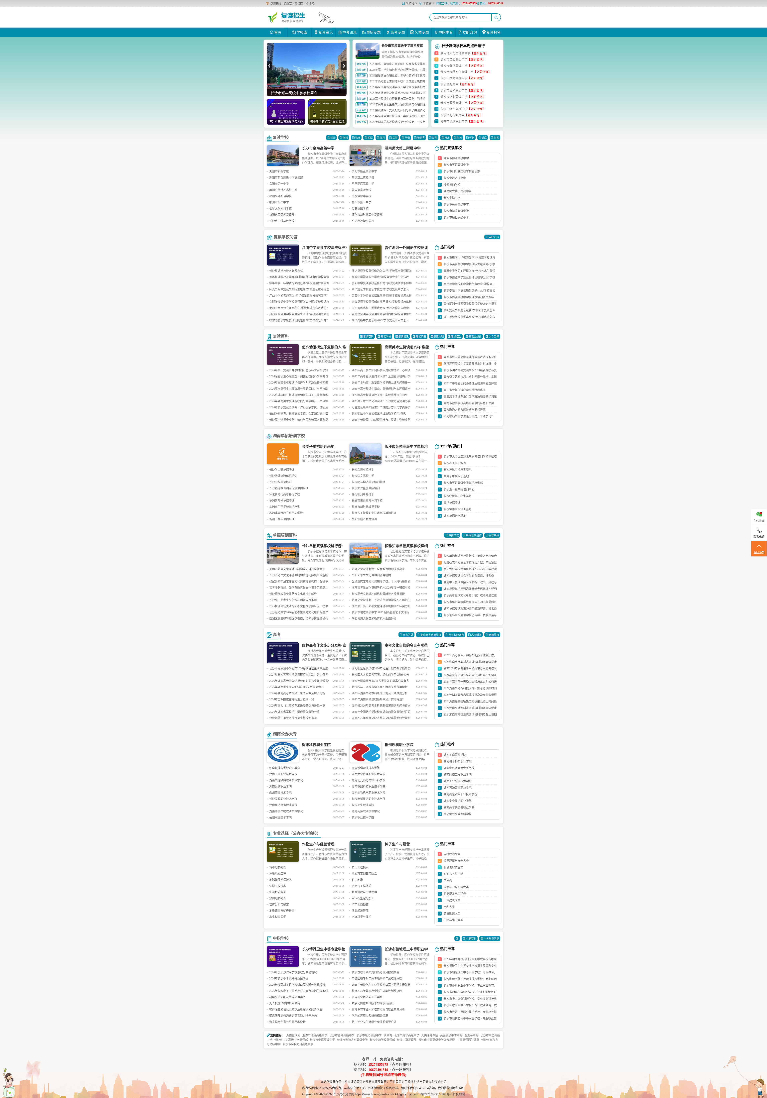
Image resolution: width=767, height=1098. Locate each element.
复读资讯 (325, 33)
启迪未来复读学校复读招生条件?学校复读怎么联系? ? (299, 315)
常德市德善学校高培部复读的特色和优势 (469, 403)
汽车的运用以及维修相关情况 (370, 1015)
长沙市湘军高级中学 (453, 109)
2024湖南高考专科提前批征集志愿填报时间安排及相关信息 (470, 689)
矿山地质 (357, 879)
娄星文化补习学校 (280, 208)
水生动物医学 (277, 916)
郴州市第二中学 (279, 202)
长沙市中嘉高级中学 (322, 1039)
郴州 (447, 137)
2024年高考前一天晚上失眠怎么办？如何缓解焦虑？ (470, 682)
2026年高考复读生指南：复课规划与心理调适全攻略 (381, 389)
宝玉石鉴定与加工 (363, 898)
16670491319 (378, 1070)
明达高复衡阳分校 (363, 220)
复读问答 (421, 336)
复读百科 (361, 64)
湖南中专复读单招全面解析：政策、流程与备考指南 (470, 583)
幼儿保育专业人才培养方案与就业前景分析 (378, 1009)
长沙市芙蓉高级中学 (453, 59)
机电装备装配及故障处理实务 (287, 997)
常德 (407, 137)
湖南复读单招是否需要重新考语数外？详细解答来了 (470, 589)
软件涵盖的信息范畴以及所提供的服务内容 (295, 1009)
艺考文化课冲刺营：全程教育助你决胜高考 (378, 569)
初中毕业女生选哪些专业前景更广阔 (374, 1021)
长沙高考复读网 (343, 1094)
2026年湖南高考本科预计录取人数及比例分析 (297, 693)
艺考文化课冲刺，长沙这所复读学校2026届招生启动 (381, 601)
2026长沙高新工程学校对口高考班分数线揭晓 (297, 984)
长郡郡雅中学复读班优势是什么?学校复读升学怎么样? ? (469, 291)
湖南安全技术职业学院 (458, 800)
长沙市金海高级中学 (453, 78)
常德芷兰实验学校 (363, 177)
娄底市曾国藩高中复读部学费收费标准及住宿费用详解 (470, 358)
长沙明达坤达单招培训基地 (368, 482)
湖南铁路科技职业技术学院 (368, 786)
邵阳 (382, 137)
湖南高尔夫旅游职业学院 (459, 807)
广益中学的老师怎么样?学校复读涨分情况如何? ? (298, 296)
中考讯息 (349, 33)
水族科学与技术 (361, 916)
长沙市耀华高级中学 (453, 65)
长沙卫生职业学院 (363, 805)
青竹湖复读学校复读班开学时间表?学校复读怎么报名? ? (382, 315)
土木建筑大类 (452, 900)
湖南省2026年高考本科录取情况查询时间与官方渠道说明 (381, 706)
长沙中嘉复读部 (406, 1039)
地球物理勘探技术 (280, 879)
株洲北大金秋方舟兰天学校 (286, 512)
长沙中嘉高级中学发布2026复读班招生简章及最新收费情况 (298, 669)
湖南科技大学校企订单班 (284, 767)
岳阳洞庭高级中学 (363, 183)
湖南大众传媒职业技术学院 (368, 774)
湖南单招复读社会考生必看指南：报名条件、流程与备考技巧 (469, 576)
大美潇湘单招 (429, 1035)
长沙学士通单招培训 (281, 469)
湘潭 (370, 137)
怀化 (471, 137)
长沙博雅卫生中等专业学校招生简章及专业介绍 (470, 966)
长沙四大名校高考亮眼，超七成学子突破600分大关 (380, 675)
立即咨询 (469, 33)
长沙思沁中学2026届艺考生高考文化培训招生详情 (298, 613)
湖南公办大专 (285, 734)
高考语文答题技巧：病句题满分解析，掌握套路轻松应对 (470, 377)
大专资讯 (494, 336)
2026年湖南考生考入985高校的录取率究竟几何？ (296, 688)
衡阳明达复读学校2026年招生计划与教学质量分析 (381, 669)
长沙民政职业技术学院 (283, 798)
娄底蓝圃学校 (360, 208)
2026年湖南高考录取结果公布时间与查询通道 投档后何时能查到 (299, 681)
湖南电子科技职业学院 (458, 761)
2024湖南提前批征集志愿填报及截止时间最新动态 (470, 702)
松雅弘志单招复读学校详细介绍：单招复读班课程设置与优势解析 (470, 563)
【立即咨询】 (479, 53)
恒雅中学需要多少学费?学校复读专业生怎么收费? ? (380, 277)
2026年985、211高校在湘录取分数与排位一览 (297, 705)
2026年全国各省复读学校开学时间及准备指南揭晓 (298, 383)
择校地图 (459, 1094)
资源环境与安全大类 (456, 860)
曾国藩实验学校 (361, 189)
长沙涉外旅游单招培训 (283, 475)
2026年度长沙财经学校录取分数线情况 (293, 972)
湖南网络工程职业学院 (458, 774)
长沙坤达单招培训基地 (458, 469)
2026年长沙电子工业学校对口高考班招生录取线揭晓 (298, 991)
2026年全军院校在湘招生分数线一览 (291, 699)
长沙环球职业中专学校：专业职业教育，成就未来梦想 (470, 1006)
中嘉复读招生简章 (468, 1039)
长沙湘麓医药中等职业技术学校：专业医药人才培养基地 (470, 979)
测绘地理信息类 (453, 867)
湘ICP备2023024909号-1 (436, 1094)
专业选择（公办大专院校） (297, 833)
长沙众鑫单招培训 (363, 469)
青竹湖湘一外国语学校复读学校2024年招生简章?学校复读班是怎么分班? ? (470, 304)
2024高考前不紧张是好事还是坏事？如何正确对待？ (470, 676)
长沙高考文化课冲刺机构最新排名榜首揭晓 (378, 593)
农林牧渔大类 (452, 854)
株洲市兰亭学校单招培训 (284, 506)
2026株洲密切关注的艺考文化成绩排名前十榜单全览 (298, 607)
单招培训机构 (474, 535)
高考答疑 (408, 634)
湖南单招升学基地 (455, 515)
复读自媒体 (475, 336)
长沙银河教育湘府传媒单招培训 (288, 488)
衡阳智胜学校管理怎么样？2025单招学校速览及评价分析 (470, 570)
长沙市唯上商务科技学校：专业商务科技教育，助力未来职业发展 (470, 999)
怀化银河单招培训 (363, 494)
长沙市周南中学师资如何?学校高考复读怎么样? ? (469, 258)
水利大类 (449, 906)
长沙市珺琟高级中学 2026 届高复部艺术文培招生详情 (380, 613)
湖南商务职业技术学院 (366, 811)
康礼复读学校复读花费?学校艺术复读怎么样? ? (469, 311)
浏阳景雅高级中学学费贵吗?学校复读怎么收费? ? (381, 308)
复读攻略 (438, 336)
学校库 (301, 33)
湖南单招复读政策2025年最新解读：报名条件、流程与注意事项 (470, 609)
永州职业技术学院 (280, 792)
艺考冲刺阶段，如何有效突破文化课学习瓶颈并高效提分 (298, 588)
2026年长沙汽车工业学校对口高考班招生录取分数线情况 (381, 985)
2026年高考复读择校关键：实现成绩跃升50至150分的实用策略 (380, 395)
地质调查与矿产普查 (281, 910)
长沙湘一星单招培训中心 (459, 489)
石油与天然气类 (453, 873)
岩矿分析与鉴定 (279, 904)
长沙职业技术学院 (363, 817)
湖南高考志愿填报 (430, 634)
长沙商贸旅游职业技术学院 (368, 798)
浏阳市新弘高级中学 (364, 171)
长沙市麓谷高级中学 (453, 102)
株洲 (357, 137)
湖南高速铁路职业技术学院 (286, 780)
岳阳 (394, 137)
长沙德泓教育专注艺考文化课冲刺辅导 (293, 593)
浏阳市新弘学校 (279, 171)
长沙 (333, 137)
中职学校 (281, 938)
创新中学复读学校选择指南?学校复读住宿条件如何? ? (382, 284)
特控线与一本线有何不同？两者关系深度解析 (380, 687)
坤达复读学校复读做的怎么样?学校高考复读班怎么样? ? (382, 271)
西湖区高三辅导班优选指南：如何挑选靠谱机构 (298, 618)
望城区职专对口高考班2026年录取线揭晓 (377, 978)
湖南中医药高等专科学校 (459, 767)
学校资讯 (428, 3)
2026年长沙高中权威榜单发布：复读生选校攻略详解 (381, 420)
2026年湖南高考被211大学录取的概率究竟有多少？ (380, 681)
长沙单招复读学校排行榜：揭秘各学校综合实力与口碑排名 (470, 556)
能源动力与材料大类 (456, 887)
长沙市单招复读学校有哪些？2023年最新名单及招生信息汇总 (470, 603)
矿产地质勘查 (360, 904)
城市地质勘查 (277, 867)
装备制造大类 (452, 913)
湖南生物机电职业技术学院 (368, 792)
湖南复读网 (293, 1035)
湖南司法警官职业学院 (283, 805)
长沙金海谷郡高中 (452, 115)
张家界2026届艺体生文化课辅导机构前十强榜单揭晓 (298, 582)
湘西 (496, 137)
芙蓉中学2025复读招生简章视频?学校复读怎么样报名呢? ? (382, 296)
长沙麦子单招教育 (455, 463)
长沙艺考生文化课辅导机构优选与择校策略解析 (298, 575)
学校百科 (494, 237)
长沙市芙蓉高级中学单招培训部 (463, 482)
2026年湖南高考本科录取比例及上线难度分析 (380, 693)
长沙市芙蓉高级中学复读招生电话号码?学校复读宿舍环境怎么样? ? (469, 265)
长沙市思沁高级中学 (453, 90)
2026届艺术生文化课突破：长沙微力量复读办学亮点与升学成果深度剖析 (381, 402)
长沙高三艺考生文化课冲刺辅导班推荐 (293, 600)
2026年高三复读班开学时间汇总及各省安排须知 (298, 370)
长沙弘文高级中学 (363, 475)
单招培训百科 (285, 535)
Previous (269, 65)
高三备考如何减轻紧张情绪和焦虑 (465, 389)
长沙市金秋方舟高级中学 (456, 71)
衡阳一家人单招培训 (281, 519)
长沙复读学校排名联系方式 (286, 270)
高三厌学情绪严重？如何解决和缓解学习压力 (470, 397)
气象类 (448, 880)
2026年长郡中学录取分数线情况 (288, 978)
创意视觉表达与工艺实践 (367, 997)
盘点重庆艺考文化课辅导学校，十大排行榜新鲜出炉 (381, 582)
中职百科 (471, 938)
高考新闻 (476, 634)
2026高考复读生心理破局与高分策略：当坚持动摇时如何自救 (298, 389)
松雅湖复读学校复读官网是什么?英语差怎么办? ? (298, 321)
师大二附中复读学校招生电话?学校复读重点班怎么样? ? (299, 290)
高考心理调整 (456, 634)
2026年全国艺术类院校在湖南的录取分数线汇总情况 (381, 712)
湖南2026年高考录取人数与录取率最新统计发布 (381, 717)
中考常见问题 (491, 938)
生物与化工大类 (453, 920)
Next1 (344, 65)
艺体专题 (421, 33)
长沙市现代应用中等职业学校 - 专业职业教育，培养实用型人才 (470, 1019)
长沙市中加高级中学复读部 (291, 1039)
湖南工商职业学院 (455, 754)
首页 (277, 33)
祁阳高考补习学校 (280, 196)
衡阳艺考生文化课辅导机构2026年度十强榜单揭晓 (381, 588)
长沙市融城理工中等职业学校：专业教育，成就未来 (470, 973)
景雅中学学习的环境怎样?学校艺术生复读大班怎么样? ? (469, 271)
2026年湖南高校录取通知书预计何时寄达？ (378, 699)
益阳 (434, 137)
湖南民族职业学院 (280, 786)
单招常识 (453, 535)
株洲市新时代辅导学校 (366, 506)
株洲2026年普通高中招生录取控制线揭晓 (377, 990)
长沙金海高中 (449, 84)
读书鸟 (388, 1035)
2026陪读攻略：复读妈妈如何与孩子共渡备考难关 (298, 395)
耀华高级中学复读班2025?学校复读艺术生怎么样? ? (380, 321)
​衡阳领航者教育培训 (364, 519)
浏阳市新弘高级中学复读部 (286, 177)
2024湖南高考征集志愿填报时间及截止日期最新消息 (470, 715)
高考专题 (397, 33)
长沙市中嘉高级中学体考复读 (436, 1039)
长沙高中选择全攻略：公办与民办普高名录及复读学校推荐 (298, 420)
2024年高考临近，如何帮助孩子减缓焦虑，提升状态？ (470, 656)
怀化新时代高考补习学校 (284, 494)
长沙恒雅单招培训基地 (458, 509)
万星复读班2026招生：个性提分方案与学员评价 (381, 407)
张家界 (421, 137)
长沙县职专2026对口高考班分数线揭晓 (375, 972)
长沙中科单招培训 (280, 482)
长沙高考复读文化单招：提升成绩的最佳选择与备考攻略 (470, 596)
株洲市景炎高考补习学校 (367, 500)
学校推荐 (411, 3)
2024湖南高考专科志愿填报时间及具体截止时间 (470, 709)
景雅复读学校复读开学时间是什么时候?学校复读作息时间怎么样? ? (299, 277)
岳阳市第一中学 (279, 183)
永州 (459, 137)
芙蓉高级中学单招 (451, 1035)
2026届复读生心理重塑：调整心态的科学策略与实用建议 (298, 377)
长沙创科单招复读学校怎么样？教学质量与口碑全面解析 (470, 616)
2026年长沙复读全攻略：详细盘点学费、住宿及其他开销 (298, 408)
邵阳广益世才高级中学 (283, 189)
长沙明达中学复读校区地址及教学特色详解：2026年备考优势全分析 (380, 414)
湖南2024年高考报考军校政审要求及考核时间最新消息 (470, 669)
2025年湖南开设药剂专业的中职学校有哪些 (470, 959)
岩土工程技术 (360, 867)
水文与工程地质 (361, 885)
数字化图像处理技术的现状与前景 (373, 1003)
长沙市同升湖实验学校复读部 (462, 171)
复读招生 (456, 336)
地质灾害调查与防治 (364, 873)
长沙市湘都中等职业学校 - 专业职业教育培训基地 (470, 993)
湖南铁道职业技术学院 (366, 767)
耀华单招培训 (452, 502)
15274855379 (378, 1064)
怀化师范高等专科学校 (458, 814)
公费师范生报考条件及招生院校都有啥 (293, 717)
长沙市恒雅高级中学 (453, 96)
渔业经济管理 (360, 910)
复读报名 (493, 33)
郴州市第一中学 (361, 202)
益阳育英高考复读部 (281, 214)
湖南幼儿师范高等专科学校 (368, 780)
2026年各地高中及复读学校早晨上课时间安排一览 (381, 383)
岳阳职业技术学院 (280, 817)
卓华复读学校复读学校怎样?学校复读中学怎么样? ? (380, 290)
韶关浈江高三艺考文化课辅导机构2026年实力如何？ (381, 607)
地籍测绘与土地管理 (364, 892)
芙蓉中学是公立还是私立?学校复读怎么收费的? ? (298, 308)
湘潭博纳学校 (452, 184)
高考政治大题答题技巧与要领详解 (465, 409)
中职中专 (445, 33)
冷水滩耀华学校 (361, 196)
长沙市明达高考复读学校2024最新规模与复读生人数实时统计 (470, 371)
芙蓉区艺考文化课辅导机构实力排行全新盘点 (297, 569)
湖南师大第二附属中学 (455, 53)
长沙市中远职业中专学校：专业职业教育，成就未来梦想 (470, 986)
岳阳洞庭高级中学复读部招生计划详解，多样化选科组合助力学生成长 (470, 364)
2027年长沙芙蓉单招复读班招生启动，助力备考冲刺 (298, 675)
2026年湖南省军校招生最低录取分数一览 (294, 711)
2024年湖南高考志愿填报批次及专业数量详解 (470, 695)
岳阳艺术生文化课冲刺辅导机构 (371, 575)
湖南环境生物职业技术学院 (286, 811)
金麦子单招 (471, 1035)
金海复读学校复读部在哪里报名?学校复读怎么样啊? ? (382, 302)
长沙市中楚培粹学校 (281, 220)
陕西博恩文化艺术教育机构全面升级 (374, 618)
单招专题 (373, 33)
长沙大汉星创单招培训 (366, 488)
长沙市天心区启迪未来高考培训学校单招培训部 (470, 457)
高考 (277, 634)
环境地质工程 (277, 873)
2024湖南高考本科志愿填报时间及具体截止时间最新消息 (470, 662)
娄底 (484, 137)
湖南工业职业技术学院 (283, 774)
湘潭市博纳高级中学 (453, 121)
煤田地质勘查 (277, 898)
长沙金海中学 (452, 197)
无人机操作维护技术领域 (284, 1003)
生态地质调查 (277, 892)
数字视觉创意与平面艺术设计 (287, 1021)
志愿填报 (494, 634)
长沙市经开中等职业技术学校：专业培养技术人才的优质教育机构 (470, 1012)
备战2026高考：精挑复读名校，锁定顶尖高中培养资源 (298, 414)
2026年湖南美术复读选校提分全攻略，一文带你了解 (298, 402)
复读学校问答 (286, 237)
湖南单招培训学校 (289, 436)
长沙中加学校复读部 (382, 1039)
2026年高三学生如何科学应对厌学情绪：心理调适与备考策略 (381, 371)
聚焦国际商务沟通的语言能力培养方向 (293, 1015)
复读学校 (361, 116)
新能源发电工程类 (455, 893)
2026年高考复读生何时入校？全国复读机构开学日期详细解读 (381, 377)
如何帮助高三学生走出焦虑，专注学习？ (469, 416)
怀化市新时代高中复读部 (367, 214)
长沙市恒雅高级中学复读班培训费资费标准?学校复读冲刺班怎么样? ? (469, 298)
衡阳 (345, 137)
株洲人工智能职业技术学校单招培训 (374, 512)
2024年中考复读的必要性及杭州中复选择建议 (470, 384)
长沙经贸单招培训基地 (458, 495)
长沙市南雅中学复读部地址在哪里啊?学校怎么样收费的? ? (469, 278)
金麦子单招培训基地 (456, 476)
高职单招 (494, 535)
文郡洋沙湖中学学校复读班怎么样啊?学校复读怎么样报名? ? (299, 302)
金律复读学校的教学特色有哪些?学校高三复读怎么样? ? (469, 284)
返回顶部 (759, 552)
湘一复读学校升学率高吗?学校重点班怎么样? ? (469, 317)
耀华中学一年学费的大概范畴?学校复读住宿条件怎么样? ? (299, 284)
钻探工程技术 (277, 885)
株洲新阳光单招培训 (281, 500)
